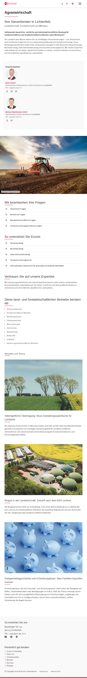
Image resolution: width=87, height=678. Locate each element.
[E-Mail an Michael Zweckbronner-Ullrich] (12, 120)
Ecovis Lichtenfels (14, 651)
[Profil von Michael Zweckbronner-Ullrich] (8, 120)
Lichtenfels (48, 85)
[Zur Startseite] (11, 3)
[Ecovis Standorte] (67, 4)
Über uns (10, 654)
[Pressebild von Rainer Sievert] (12, 91)
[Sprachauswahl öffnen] (73, 4)
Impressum (43, 671)
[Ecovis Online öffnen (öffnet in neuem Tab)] (63, 4)
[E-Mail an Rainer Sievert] (16, 91)
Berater (10, 660)
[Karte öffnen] (17, 637)
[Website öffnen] (12, 637)
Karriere (10, 663)
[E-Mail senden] (6, 637)
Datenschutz (55, 671)
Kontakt (10, 666)
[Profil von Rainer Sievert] (8, 91)
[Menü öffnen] (79, 3)
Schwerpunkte (13, 657)
